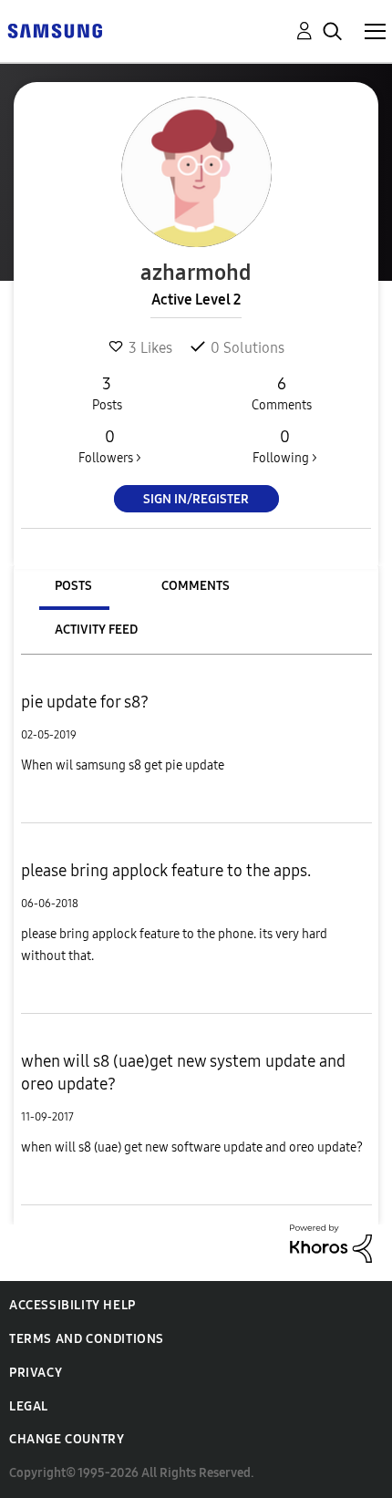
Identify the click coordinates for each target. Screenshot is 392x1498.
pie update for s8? (85, 702)
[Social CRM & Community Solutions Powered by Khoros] (331, 1242)
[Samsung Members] (54, 29)
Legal (28, 1406)
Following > (285, 446)
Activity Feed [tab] (96, 629)
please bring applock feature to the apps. (166, 871)
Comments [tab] (195, 586)
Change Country (66, 1439)
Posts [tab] (73, 586)
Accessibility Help (72, 1305)
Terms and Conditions (86, 1339)
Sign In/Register (196, 499)
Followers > (109, 446)
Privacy (35, 1372)
